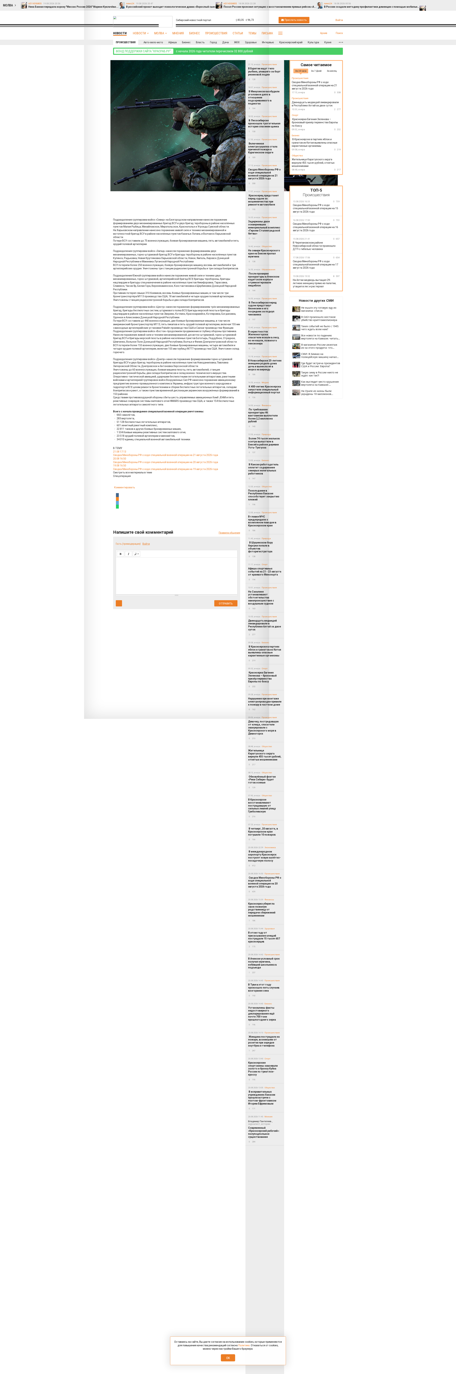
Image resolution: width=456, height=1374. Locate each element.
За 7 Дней (316, 71)
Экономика (270, 847)
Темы (252, 33)
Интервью (268, 42)
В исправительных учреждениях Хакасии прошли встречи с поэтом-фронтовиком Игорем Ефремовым (262, 1097)
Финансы (269, 900)
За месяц (332, 71)
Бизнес (194, 33)
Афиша (172, 42)
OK (228, 1358)
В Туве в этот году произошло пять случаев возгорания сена (263, 987)
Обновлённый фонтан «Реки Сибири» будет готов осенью (262, 779)
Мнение (269, 1117)
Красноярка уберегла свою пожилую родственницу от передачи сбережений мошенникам (261, 909)
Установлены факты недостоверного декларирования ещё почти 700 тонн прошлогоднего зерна (262, 1013)
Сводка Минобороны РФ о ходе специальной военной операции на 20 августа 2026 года (264, 882)
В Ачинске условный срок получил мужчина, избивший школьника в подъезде (264, 963)
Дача (225, 42)
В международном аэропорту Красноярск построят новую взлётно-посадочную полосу (264, 856)
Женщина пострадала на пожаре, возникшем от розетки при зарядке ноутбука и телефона (264, 1041)
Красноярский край (290, 42)
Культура (313, 42)
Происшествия (216, 33)
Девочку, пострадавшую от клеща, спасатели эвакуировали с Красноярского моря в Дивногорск (263, 727)
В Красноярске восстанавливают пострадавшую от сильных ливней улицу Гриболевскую (262, 805)
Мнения (178, 33)
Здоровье (251, 42)
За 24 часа (300, 71)
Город (213, 42)
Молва (159, 33)
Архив (323, 33)
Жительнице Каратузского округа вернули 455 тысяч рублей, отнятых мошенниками (264, 755)
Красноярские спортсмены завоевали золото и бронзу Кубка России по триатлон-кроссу (263, 1068)
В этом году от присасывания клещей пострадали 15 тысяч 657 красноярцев (264, 937)
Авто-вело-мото (153, 42)
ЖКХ (237, 42)
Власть (200, 42)
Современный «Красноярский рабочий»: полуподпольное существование (263, 1129)
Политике (244, 1345)
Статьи (238, 33)
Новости (139, 33)
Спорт (267, 1059)
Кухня (327, 42)
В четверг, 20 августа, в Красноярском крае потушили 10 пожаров (263, 831)
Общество (267, 746)
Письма (267, 33)
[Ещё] (341, 42)
